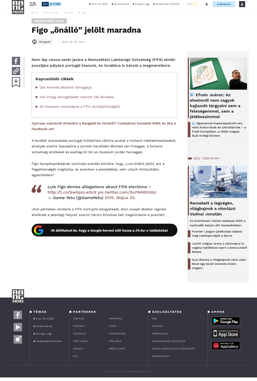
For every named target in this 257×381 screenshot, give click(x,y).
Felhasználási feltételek (168, 341)
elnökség (52, 12)
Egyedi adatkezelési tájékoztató (173, 348)
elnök (69, 12)
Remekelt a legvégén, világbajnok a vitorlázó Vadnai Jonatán (213, 208)
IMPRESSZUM (159, 333)
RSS (154, 318)
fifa (36, 12)
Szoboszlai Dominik (167, 4)
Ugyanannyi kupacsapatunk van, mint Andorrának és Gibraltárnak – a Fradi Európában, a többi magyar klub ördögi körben (219, 129)
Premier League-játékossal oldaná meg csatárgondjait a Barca (217, 233)
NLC (75, 356)
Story (112, 326)
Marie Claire (117, 348)
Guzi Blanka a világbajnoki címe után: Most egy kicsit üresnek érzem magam (219, 264)
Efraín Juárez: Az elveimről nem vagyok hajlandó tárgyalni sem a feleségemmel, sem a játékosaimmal (215, 105)
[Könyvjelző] (16, 82)
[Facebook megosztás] (16, 61)
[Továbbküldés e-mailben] (16, 71)
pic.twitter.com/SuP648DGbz (127, 192)
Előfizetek (223, 4)
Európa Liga (142, 4)
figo (83, 12)
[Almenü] (33, 4)
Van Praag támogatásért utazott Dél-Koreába (77, 97)
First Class (80, 341)
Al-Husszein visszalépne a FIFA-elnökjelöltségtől (80, 106)
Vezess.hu (79, 333)
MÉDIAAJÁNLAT (161, 356)
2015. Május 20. (120, 197)
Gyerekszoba (117, 333)
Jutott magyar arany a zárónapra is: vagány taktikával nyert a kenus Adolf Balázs (219, 248)
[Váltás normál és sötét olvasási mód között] (207, 4)
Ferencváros (121, 4)
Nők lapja (115, 341)
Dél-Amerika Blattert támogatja (66, 87)
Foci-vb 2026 (100, 4)
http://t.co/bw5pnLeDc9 (72, 192)
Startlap (78, 318)
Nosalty (78, 348)
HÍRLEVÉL (157, 326)
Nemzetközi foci (49, 21)
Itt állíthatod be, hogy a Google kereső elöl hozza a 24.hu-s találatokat (109, 230)
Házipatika (115, 318)
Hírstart (78, 326)
